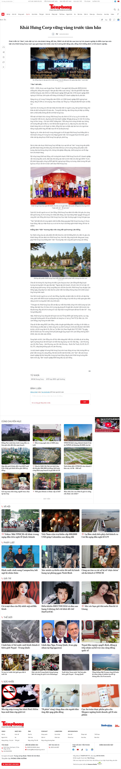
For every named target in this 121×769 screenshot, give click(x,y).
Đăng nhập (33, 392)
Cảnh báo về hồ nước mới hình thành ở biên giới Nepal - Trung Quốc (20, 646)
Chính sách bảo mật (106, 745)
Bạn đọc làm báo (12, 764)
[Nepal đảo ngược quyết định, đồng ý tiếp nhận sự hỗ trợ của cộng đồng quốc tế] (100, 631)
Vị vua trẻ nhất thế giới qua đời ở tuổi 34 (14, 673)
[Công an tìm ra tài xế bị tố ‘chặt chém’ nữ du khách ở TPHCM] (100, 556)
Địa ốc (28, 14)
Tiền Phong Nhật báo (51, 1)
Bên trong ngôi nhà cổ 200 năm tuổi (46, 444)
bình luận (114, 20)
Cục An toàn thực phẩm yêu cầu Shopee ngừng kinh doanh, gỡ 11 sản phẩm (99, 712)
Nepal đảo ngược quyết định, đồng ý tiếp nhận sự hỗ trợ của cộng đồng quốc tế (99, 648)
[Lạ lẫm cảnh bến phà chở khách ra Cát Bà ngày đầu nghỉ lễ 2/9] (100, 520)
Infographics (73, 731)
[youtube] (118, 1)
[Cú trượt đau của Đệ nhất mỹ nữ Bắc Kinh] (20, 592)
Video (112, 14)
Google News (118, 20)
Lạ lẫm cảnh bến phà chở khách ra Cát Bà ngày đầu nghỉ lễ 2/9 (100, 535)
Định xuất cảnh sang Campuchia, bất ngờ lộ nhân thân (20, 571)
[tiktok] (83, 750)
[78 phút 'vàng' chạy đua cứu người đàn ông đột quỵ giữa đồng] (60, 695)
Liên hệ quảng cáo (31, 745)
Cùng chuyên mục (11, 421)
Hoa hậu (106, 14)
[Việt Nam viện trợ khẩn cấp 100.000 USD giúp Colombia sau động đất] (60, 520)
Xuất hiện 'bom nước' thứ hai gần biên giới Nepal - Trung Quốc (74, 673)
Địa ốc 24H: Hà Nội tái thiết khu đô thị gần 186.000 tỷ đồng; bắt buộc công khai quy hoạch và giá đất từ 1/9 (46, 468)
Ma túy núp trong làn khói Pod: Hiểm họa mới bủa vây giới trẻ (20, 710)
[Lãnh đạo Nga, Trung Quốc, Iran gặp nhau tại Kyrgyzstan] (60, 631)
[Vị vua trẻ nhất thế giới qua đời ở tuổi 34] (15, 662)
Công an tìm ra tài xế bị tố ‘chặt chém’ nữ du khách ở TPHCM (100, 571)
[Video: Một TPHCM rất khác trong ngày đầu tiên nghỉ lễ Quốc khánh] (20, 520)
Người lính (69, 14)
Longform (58, 731)
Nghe (3, 47)
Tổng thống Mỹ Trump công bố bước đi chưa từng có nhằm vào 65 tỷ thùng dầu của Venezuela (105, 674)
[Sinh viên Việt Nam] (106, 726)
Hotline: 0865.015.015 (35, 1)
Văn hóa (80, 14)
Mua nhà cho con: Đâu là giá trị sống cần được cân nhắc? (77, 493)
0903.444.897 (55, 747)
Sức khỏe (34, 14)
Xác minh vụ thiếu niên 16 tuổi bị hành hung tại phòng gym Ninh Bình (60, 571)
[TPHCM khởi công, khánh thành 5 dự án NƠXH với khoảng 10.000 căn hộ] (78, 432)
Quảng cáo (96, 1)
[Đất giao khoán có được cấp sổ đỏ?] (47, 481)
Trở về (3, 67)
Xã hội (8, 14)
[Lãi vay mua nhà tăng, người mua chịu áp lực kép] (16, 481)
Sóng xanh (21, 14)
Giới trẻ (48, 14)
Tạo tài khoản (45, 392)
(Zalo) (38, 747)
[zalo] (88, 749)
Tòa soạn (87, 1)
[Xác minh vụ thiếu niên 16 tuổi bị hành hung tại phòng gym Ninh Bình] (60, 556)
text (106, 20)
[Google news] (93, 749)
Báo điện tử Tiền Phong (60, 7)
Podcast (44, 731)
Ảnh (29, 731)
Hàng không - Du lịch (7, 740)
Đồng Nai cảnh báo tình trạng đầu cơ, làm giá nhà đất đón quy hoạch (15, 444)
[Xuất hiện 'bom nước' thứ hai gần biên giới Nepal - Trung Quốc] (75, 662)
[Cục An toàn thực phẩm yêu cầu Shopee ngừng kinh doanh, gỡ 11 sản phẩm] (100, 695)
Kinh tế (14, 14)
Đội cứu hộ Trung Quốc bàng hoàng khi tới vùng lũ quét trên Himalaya (45, 673)
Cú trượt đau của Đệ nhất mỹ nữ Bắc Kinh (19, 607)
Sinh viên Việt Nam (65, 1)
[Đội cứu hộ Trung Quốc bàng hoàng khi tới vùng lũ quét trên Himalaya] (45, 662)
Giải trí (86, 14)
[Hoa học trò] (117, 726)
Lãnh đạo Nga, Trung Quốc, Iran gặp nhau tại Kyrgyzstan (59, 646)
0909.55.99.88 (31, 747)
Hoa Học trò (78, 1)
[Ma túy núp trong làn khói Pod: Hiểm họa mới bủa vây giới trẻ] (20, 695)
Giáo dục (92, 14)
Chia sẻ (3, 52)
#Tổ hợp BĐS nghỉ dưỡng (55, 379)
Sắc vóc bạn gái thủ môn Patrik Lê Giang (100, 607)
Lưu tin (3, 57)
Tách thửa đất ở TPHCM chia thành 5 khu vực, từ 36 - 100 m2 (77, 467)
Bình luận (3, 62)
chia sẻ (102, 20)
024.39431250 (7, 751)
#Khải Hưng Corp (37, 379)
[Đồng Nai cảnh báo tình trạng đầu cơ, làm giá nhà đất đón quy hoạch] (16, 432)
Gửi (85, 402)
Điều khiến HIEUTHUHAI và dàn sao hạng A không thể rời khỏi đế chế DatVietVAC (60, 609)
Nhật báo (18, 731)
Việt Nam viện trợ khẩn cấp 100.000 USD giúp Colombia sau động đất (59, 535)
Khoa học (99, 14)
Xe (75, 14)
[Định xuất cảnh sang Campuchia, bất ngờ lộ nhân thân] (20, 556)
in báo (110, 20)
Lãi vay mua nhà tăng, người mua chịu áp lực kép (16, 493)
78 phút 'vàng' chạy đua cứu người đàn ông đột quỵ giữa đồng (60, 710)
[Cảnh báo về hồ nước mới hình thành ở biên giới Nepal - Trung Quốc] (20, 631)
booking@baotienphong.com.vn (36, 749)
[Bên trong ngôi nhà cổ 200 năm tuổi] (47, 432)
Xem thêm (118, 14)
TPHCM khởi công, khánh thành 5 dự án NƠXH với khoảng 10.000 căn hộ (77, 444)
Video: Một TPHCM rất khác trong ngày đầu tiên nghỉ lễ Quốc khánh (20, 535)
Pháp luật (54, 14)
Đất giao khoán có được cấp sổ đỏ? (47, 492)
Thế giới (41, 14)
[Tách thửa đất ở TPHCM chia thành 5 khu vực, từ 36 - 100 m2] (78, 455)
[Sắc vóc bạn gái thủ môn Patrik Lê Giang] (100, 592)
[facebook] (115, 1)
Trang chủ (3, 14)
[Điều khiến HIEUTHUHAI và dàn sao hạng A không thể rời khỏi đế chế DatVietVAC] (60, 592)
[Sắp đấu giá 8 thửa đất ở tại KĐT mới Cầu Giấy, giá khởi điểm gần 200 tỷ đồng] (16, 455)
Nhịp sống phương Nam (48, 740)
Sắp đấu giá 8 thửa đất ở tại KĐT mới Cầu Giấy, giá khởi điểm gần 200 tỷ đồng (15, 468)
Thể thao (61, 14)
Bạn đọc (97, 737)
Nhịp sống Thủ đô (33, 740)
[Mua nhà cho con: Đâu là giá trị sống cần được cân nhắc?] (78, 481)
